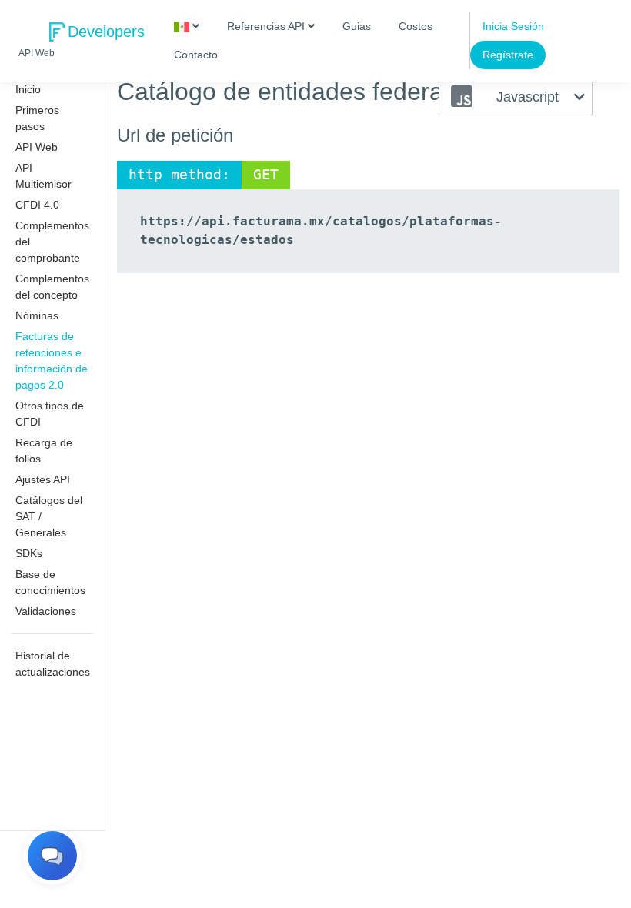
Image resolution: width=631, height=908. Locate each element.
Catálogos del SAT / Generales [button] (48, 516)
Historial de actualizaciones (52, 663)
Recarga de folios (43, 450)
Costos (415, 26)
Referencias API (267, 26)
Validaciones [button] (45, 611)
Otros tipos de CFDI (49, 413)
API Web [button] (36, 147)
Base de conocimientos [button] (50, 582)
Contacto (196, 54)
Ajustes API (42, 479)
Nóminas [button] (36, 315)
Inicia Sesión (513, 26)
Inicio (28, 89)
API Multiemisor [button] (43, 176)
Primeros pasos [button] (37, 118)
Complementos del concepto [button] (52, 286)
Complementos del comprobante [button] (52, 241)
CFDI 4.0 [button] (37, 205)
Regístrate (507, 54)
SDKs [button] (28, 553)
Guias (356, 26)
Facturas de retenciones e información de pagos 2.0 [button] (51, 360)
